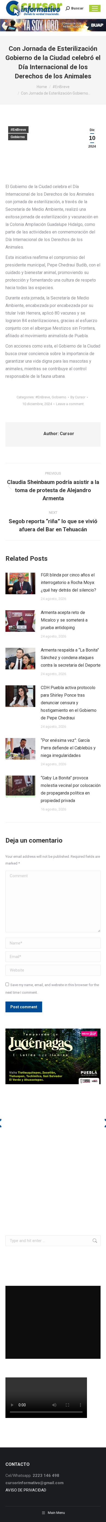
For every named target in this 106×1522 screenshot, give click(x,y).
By (77, 397)
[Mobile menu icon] (95, 8)
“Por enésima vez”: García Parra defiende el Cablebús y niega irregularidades (68, 748)
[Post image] (20, 583)
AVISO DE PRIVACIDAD (25, 1490)
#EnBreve (18, 130)
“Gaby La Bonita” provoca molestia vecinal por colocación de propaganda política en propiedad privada (71, 789)
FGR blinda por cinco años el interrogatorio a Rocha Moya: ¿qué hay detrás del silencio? (68, 582)
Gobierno (18, 137)
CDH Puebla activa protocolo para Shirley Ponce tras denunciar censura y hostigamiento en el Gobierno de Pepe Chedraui (68, 702)
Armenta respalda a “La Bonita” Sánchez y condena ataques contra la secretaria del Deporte (71, 657)
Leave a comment (70, 404)
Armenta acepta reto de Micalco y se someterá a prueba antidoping (64, 620)
